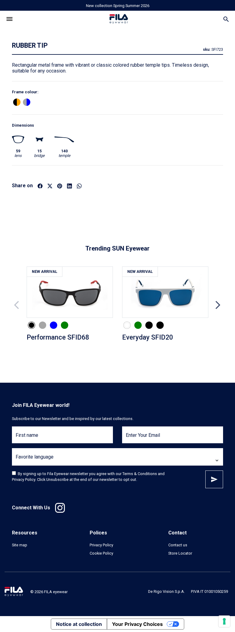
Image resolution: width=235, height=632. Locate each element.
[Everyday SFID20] (165, 292)
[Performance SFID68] (70, 292)
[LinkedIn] (69, 185)
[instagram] (60, 507)
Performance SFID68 (58, 337)
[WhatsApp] (79, 185)
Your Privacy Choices (137, 624)
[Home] (119, 19)
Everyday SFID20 (147, 337)
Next (218, 305)
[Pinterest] (60, 185)
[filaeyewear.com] (14, 591)
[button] (17, 102)
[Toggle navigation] (9, 19)
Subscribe (214, 479)
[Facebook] (40, 185)
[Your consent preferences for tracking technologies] (224, 621)
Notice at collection (79, 624)
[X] (50, 185)
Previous (17, 305)
